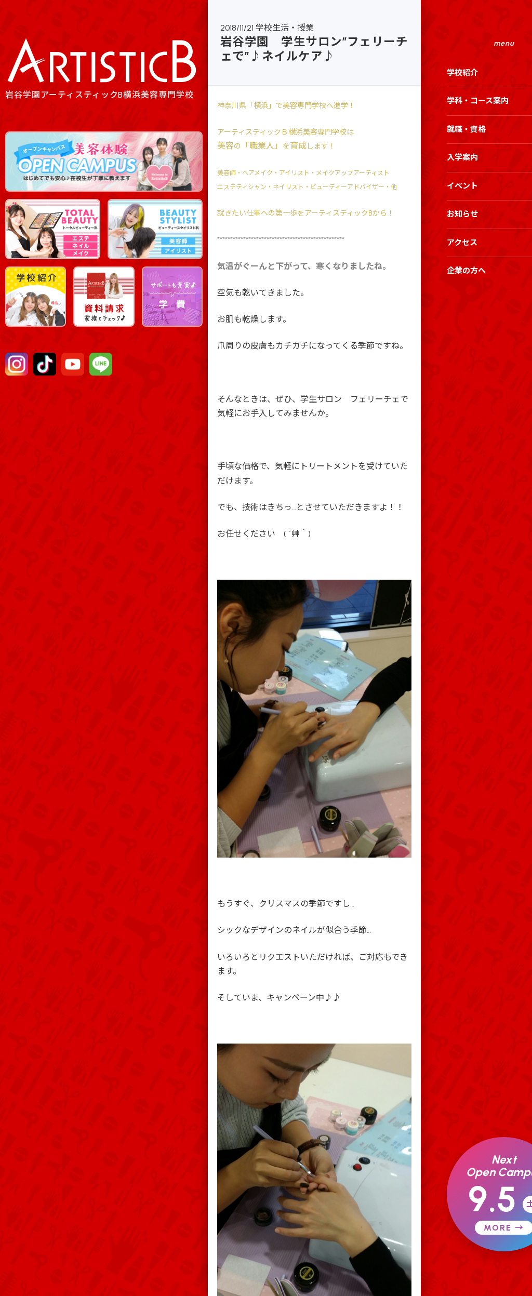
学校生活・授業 (285, 28)
